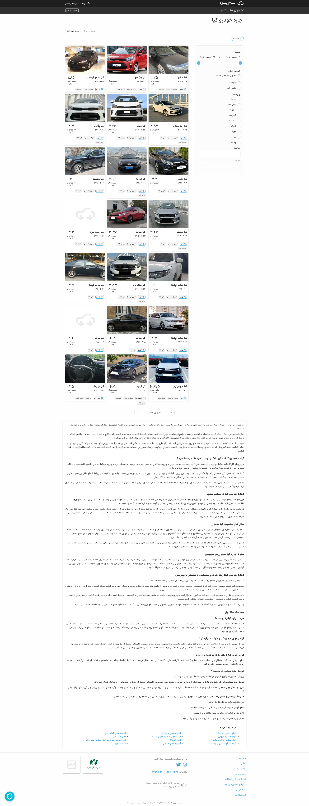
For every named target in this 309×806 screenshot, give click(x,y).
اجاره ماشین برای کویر (171, 733)
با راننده (232, 82)
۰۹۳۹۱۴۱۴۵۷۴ (157, 772)
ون (234, 137)
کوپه (234, 132)
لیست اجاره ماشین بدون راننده (166, 736)
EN (89, 3)
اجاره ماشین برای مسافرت (224, 740)
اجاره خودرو (241, 790)
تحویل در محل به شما (225, 75)
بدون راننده (230, 88)
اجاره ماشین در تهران (226, 733)
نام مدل (236, 160)
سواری (233, 99)
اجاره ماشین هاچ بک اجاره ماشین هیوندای (106, 740)
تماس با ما (241, 763)
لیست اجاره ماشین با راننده (223, 743)
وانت (233, 143)
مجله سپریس (240, 774)
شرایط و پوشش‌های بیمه (235, 784)
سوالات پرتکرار (240, 768)
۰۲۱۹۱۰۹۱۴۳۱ (171, 772)
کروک (233, 126)
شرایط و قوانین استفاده (235, 779)
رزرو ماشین (231, 482)
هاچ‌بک (232, 110)
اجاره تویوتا (175, 740)
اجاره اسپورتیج (119, 736)
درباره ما (242, 758)
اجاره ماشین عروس (227, 736)
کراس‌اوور (232, 115)
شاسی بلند (231, 121)
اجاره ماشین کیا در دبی (115, 733)
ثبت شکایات (240, 795)
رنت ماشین (120, 743)
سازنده (237, 148)
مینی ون (232, 104)
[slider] (240, 63)
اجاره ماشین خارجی (172, 743)
